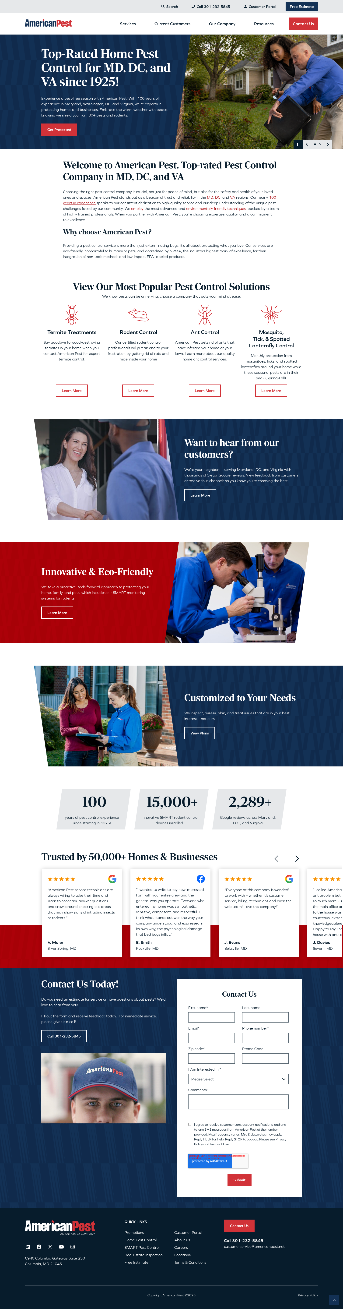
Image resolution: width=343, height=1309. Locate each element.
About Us (182, 1240)
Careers (181, 1247)
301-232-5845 (247, 1240)
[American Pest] (48, 23)
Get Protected (59, 129)
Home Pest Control (141, 1240)
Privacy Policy (308, 1295)
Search (172, 6)
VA (232, 197)
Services (128, 23)
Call (228, 1240)
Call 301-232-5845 (213, 6)
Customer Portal (262, 6)
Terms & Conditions (190, 1262)
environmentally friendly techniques (216, 208)
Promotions (134, 1232)
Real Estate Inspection (144, 1255)
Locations (182, 1255)
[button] (298, 144)
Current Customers (172, 23)
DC (217, 197)
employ (137, 208)
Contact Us (303, 23)
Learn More (72, 390)
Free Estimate (302, 6)
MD (210, 197)
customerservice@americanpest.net (254, 1246)
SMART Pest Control (142, 1247)
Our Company (222, 23)
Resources (264, 23)
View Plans (199, 733)
